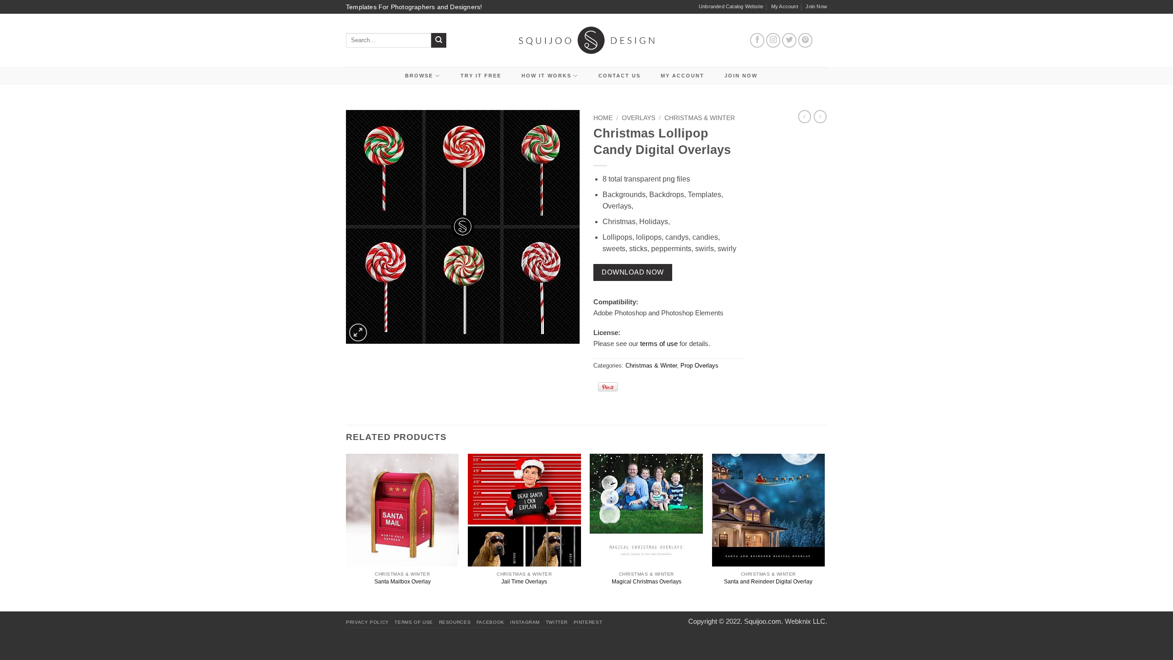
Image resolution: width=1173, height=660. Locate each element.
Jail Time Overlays (524, 581)
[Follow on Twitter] (789, 40)
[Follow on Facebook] (757, 40)
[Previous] (346, 532)
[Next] (824, 532)
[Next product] (804, 116)
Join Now (816, 6)
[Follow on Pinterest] (805, 40)
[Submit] (438, 40)
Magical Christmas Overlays (646, 581)
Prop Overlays (699, 365)
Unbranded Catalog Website (731, 6)
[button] (358, 332)
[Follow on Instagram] (773, 40)
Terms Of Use (414, 622)
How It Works (546, 75)
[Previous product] (820, 116)
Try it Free (480, 75)
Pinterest (588, 622)
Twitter (557, 622)
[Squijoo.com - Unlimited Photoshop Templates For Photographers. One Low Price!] (587, 40)
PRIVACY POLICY (367, 622)
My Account (784, 6)
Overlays (638, 118)
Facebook (490, 622)
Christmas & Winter (699, 118)
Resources (455, 622)
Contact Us (619, 75)
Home (603, 118)
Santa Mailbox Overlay (402, 581)
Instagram (525, 622)
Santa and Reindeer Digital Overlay (768, 581)
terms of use (659, 343)
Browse (419, 75)
